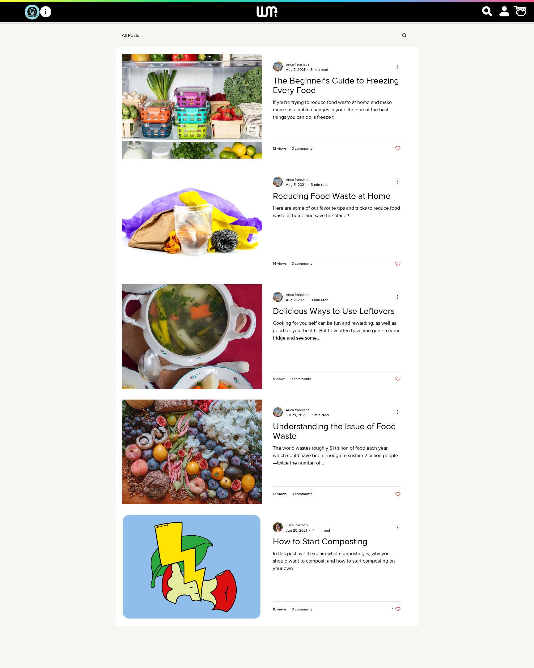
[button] (404, 35)
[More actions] (400, 66)
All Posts (130, 35)
